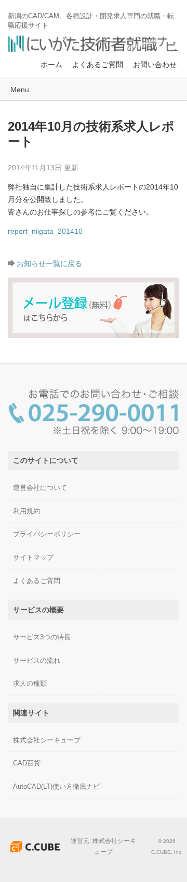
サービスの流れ (36, 660)
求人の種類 (30, 683)
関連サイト (31, 713)
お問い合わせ (155, 64)
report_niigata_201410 (45, 231)
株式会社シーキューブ (47, 740)
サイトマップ (33, 557)
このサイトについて (45, 460)
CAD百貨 (27, 763)
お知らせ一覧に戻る (49, 263)
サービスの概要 (38, 610)
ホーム (51, 64)
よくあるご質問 (97, 64)
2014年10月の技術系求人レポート (91, 133)
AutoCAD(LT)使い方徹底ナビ (56, 786)
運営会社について (40, 488)
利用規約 (26, 511)
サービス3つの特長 (42, 637)
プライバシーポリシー (47, 534)
